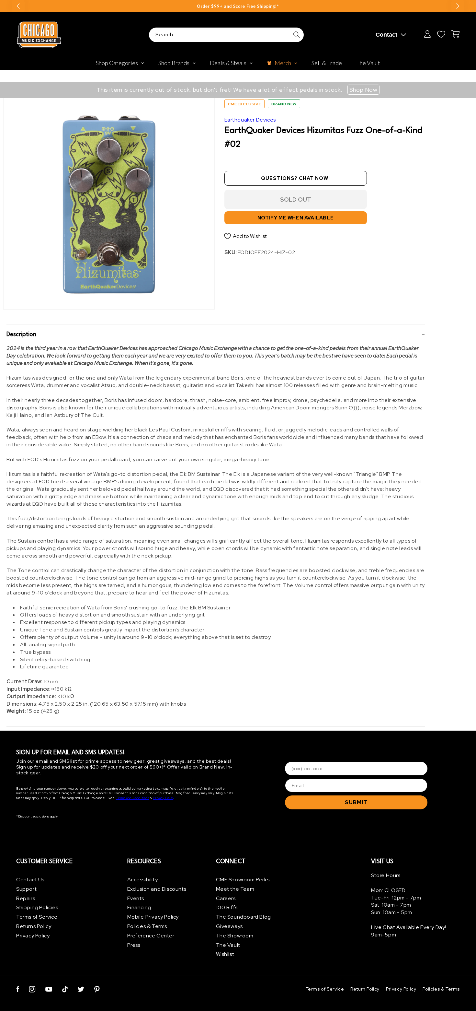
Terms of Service (37, 916)
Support (26, 889)
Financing (139, 907)
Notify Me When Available (295, 218)
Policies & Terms (147, 926)
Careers (226, 898)
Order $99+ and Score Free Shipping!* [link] (238, 6)
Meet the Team (235, 889)
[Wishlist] (441, 34)
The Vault (228, 945)
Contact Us (30, 879)
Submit (356, 802)
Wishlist (225, 954)
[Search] (296, 35)
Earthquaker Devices (250, 119)
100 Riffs (227, 907)
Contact (386, 34)
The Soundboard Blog (243, 916)
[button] (215, 334)
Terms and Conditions (132, 798)
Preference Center (151, 935)
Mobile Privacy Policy (153, 916)
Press (134, 945)
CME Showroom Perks (243, 879)
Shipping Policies (37, 907)
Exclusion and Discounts (157, 889)
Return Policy (365, 989)
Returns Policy (33, 926)
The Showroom (235, 935)
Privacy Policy (163, 798)
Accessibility (142, 879)
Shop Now (363, 89)
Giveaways (229, 926)
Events (135, 898)
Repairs (25, 898)
